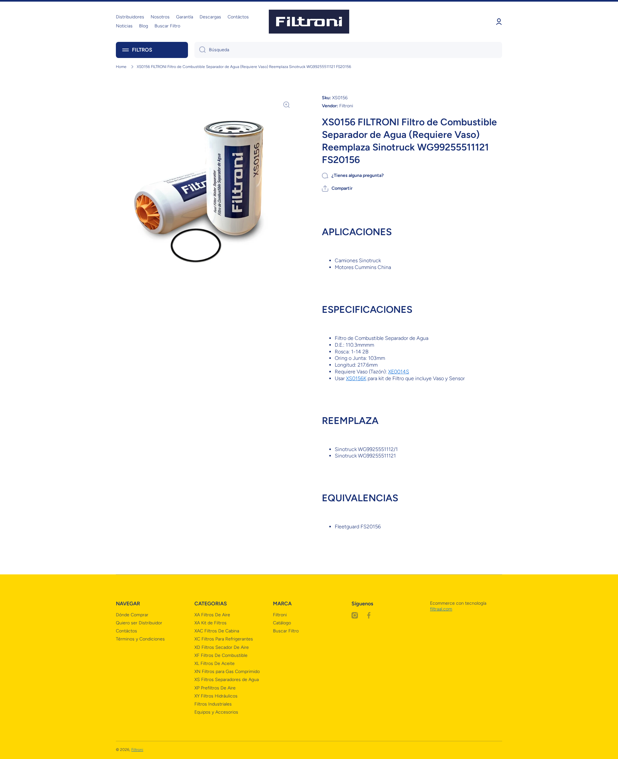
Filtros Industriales (213, 704)
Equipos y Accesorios (216, 712)
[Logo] (309, 22)
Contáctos (126, 631)
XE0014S (398, 372)
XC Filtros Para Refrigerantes (223, 639)
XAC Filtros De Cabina (216, 631)
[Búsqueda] (200, 50)
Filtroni (280, 615)
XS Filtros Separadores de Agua (226, 679)
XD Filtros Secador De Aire (221, 647)
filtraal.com (441, 609)
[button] (337, 188)
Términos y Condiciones (140, 639)
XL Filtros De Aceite (214, 663)
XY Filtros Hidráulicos (216, 696)
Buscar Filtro (286, 631)
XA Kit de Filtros (210, 623)
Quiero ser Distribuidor (139, 623)
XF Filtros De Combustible (221, 655)
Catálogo (282, 623)
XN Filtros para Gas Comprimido (227, 671)
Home (121, 66)
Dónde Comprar (132, 615)
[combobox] (348, 50)
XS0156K (356, 378)
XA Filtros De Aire (212, 615)
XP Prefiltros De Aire (215, 688)
